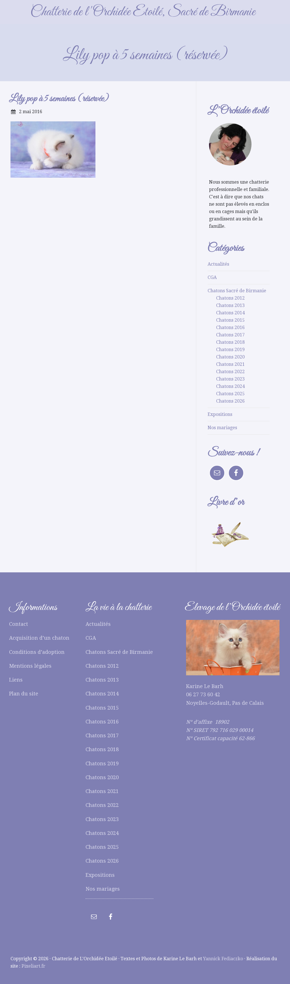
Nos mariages (222, 427)
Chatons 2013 (230, 305)
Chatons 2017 (230, 335)
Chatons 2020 (230, 357)
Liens (16, 680)
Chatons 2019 (230, 349)
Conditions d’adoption (37, 652)
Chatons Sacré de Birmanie (237, 290)
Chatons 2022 (230, 371)
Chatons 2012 (230, 298)
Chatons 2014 (230, 312)
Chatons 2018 (230, 342)
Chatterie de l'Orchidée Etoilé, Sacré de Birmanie (142, 12)
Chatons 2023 (230, 379)
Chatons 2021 (230, 364)
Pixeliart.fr (33, 966)
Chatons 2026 (230, 401)
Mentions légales (30, 666)
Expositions (220, 414)
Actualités (218, 264)
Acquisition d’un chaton (39, 638)
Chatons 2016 (230, 327)
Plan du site (23, 694)
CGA (212, 277)
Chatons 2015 (230, 320)
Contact (18, 624)
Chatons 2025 (230, 393)
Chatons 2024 (230, 386)
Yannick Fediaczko (223, 958)
